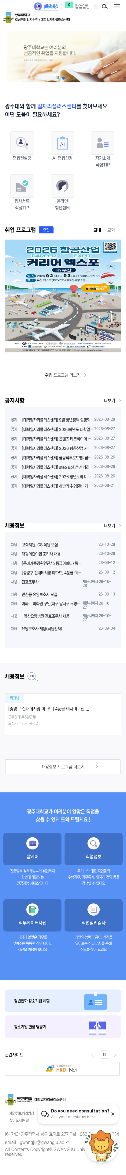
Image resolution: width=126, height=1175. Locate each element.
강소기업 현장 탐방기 (30, 1027)
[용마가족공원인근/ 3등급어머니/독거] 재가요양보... (63, 563)
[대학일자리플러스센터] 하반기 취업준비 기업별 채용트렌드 (67, 486)
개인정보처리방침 (21, 1114)
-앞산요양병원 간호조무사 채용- (47, 616)
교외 (111, 230)
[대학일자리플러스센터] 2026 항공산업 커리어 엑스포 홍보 (67, 448)
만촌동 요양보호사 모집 (39, 594)
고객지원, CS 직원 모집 (40, 544)
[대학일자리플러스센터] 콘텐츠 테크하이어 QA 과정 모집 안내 (69, 439)
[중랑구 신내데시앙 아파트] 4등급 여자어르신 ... (59, 573)
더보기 (109, 400)
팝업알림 (82, 6)
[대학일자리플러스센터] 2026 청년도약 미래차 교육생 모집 (67, 476)
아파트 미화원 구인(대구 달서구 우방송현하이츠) (58, 603)
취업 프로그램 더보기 (62, 375)
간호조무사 (30, 582)
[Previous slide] (93, 1055)
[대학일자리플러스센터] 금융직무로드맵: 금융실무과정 (63, 458)
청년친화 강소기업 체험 (32, 1001)
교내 (97, 230)
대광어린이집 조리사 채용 (41, 554)
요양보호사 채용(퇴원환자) (42, 628)
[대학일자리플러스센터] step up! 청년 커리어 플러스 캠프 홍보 (70, 467)
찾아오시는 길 (19, 1121)
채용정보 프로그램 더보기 (63, 766)
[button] (63, 78)
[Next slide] (115, 1055)
